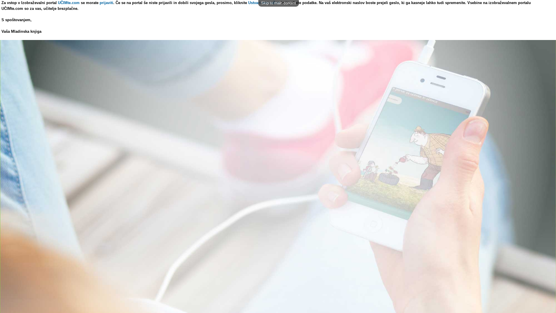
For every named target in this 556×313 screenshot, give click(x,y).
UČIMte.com (69, 3)
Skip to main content (278, 3)
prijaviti (106, 3)
